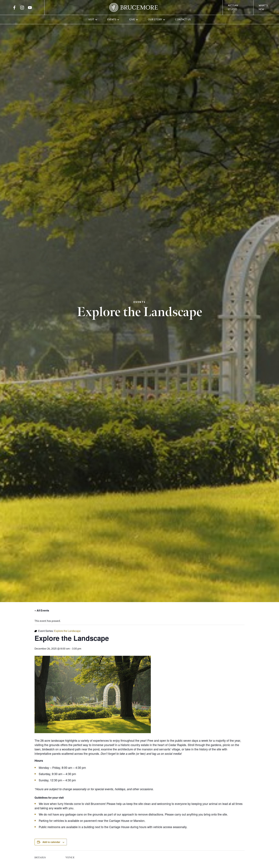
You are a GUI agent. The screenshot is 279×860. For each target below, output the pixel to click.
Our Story (155, 19)
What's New (263, 7)
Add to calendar (51, 842)
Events (111, 19)
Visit (91, 19)
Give (132, 19)
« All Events (42, 610)
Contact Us (183, 19)
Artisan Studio (233, 7)
